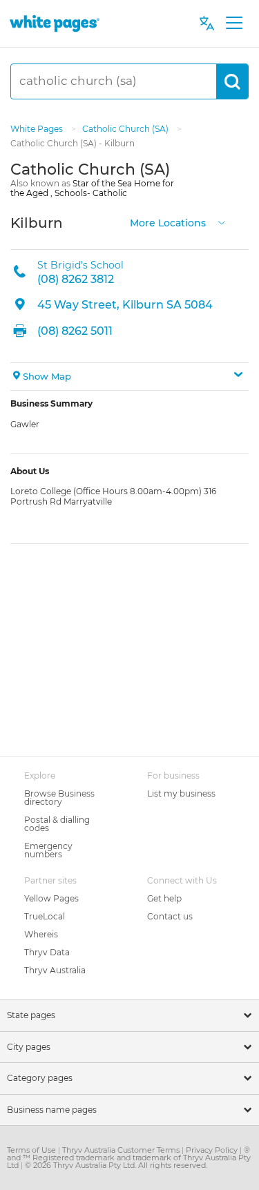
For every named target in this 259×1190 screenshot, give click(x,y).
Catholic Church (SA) (126, 129)
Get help (164, 898)
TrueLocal (44, 916)
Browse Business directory (59, 797)
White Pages (37, 129)
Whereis (41, 934)
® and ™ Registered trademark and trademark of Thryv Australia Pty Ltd (129, 1157)
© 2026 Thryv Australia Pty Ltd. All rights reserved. (116, 1165)
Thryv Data (47, 952)
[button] (129, 376)
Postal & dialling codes (57, 824)
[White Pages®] (54, 23)
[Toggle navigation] (233, 23)
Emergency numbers (48, 850)
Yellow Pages (51, 898)
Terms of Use (32, 1150)
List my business (181, 793)
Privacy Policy (213, 1150)
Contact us (170, 916)
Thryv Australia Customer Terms (122, 1150)
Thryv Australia (55, 970)
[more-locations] (221, 221)
